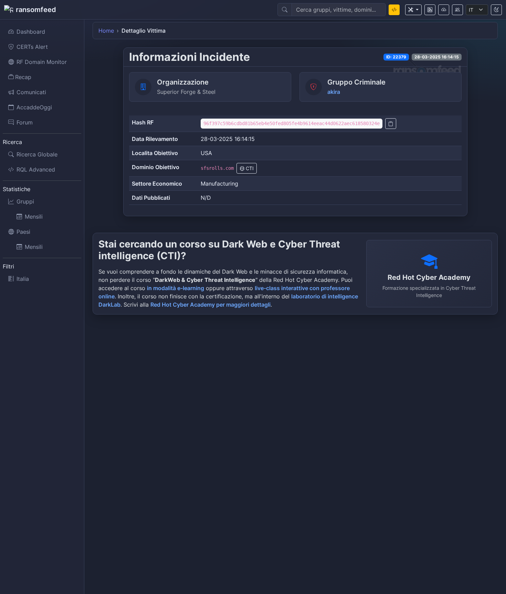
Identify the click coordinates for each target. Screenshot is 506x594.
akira (333, 91)
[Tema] (496, 9)
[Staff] (457, 9)
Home (106, 30)
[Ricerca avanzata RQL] (394, 9)
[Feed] (429, 9)
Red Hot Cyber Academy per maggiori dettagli (210, 304)
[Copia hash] (390, 123)
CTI (249, 168)
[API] (443, 9)
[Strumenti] (413, 9)
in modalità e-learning (175, 288)
